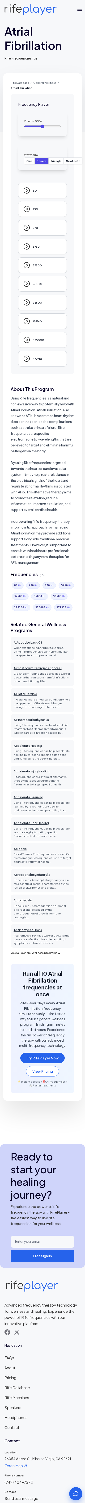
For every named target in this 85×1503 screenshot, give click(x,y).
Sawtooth (73, 160)
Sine (29, 160)
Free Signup (42, 1256)
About (9, 1367)
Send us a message (21, 1498)
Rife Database (20, 82)
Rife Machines (16, 1397)
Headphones (15, 1417)
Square (41, 160)
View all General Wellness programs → (35, 952)
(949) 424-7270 (18, 1482)
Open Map (13, 1465)
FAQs (9, 1357)
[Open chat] (75, 1493)
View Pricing (42, 1071)
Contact (11, 1427)
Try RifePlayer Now (43, 1058)
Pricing (10, 1377)
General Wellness (44, 82)
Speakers (12, 1407)
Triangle (56, 160)
